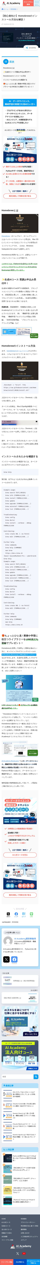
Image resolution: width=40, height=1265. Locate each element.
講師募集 (24, 1229)
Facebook (14, 963)
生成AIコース (6, 1226)
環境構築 (15, 922)
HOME (4, 1219)
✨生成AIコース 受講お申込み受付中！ (17, 72)
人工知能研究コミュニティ (29, 1236)
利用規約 (24, 1219)
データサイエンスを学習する (33, 1262)
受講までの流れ (7, 1233)
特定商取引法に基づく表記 (29, 1226)
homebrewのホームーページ (17, 351)
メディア (24, 1240)
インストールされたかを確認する (15, 80)
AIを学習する (20, 1262)
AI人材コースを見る (20, 855)
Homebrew (6, 236)
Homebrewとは (9, 68)
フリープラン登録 (28, 3)
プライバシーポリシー (28, 1222)
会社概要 (4, 1236)
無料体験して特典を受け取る (20, 196)
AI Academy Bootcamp (10, 761)
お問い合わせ (25, 1233)
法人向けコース (7, 1229)
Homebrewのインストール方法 (14, 76)
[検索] (36, 1076)
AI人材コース (6, 1222)
